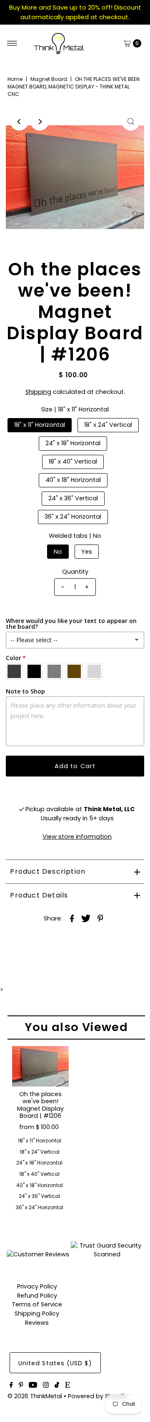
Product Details (39, 895)
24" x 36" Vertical (73, 498)
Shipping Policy (37, 1313)
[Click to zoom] (131, 121)
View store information (77, 836)
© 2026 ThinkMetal (35, 1396)
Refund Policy (37, 1295)
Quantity (75, 571)
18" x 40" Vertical (73, 461)
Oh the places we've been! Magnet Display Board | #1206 (40, 1105)
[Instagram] (46, 1385)
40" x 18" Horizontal (73, 480)
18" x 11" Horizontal (39, 425)
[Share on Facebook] (72, 918)
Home (15, 79)
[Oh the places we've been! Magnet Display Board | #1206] (40, 1066)
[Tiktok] (57, 1385)
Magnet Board (48, 79)
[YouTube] (33, 1385)
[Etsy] (67, 1385)
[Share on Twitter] (86, 918)
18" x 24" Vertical (108, 425)
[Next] (39, 121)
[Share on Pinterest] (100, 918)
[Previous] (19, 121)
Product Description (47, 871)
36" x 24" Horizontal (73, 516)
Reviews (37, 1323)
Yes (86, 551)
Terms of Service (37, 1304)
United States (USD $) (55, 1363)
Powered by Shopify (98, 1396)
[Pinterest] (21, 1385)
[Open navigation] (12, 43)
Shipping (38, 392)
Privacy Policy (37, 1286)
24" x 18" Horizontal (72, 443)
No (58, 551)
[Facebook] (11, 1385)
